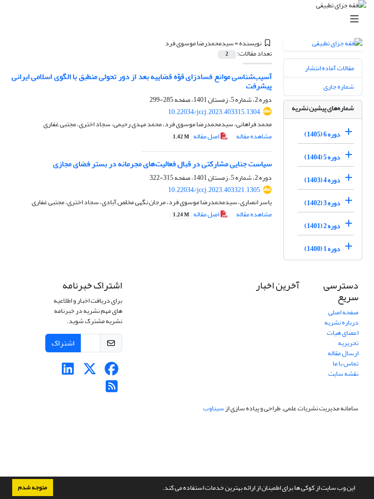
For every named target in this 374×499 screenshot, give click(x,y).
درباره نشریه (341, 322)
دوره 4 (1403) (322, 180)
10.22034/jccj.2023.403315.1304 (214, 111)
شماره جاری (338, 86)
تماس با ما (345, 363)
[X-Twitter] (89, 371)
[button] (159, 488)
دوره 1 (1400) (322, 248)
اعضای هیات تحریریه (342, 337)
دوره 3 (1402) (322, 203)
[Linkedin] (67, 371)
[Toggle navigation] (190, 19)
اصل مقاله (196, 136)
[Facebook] (111, 371)
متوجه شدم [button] (32, 487)
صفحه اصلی (343, 312)
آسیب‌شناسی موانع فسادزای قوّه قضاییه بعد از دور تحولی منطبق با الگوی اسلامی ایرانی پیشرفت (142, 81)
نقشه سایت (343, 373)
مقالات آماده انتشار (329, 68)
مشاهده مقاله (254, 136)
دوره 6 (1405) (322, 134)
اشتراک (63, 343)
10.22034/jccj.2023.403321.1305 (214, 189)
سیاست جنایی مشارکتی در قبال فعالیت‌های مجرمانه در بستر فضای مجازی (162, 163)
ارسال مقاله (343, 353)
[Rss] (111, 389)
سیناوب (213, 408)
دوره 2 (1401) (322, 225)
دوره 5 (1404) (322, 157)
